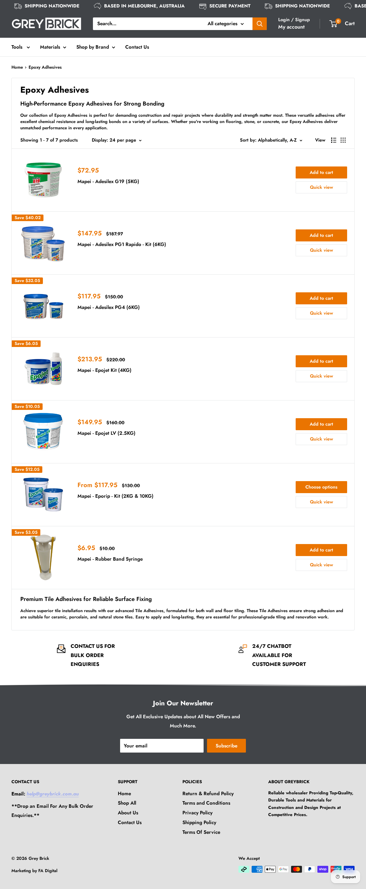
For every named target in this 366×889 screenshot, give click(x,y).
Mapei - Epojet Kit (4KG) (104, 370)
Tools (17, 46)
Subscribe (226, 745)
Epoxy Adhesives (45, 67)
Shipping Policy (199, 822)
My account (291, 27)
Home (17, 67)
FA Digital (47, 871)
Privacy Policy (197, 812)
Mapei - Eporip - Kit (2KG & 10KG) (115, 496)
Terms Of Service (201, 832)
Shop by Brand (92, 46)
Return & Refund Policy (208, 793)
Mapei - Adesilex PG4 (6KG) (108, 307)
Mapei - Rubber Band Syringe (110, 558)
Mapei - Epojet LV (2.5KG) (106, 433)
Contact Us (137, 46)
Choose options (321, 487)
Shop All (127, 802)
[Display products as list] (333, 140)
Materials (50, 46)
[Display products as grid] (343, 140)
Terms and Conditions (206, 802)
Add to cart (321, 172)
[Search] (259, 23)
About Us (128, 812)
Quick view (321, 187)
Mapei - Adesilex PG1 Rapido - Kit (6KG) (121, 244)
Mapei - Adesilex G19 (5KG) (108, 181)
